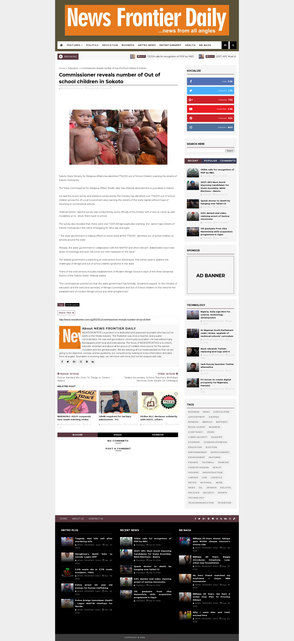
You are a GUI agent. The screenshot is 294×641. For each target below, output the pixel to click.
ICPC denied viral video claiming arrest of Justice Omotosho (215, 216)
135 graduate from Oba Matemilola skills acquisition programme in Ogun (217, 231)
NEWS (191, 487)
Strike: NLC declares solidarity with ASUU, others (158, 418)
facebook (158, 435)
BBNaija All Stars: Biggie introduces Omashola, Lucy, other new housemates (211, 560)
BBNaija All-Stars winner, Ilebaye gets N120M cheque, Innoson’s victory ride (211, 541)
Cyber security (197, 437)
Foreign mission (198, 467)
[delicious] (234, 519)
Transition (224, 503)
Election (211, 447)
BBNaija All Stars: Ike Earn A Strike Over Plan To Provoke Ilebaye (211, 597)
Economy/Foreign (215, 442)
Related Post (66, 386)
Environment (196, 457)
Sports (222, 492)
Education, (107, 88)
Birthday (222, 422)
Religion (193, 492)
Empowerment (197, 452)
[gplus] (204, 519)
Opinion (212, 487)
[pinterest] (208, 519)
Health (190, 45)
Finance (193, 462)
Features (73, 45)
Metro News (147, 45)
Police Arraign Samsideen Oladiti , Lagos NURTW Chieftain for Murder (93, 603)
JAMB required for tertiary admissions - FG (115, 418)
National (206, 482)
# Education (72, 305)
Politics (92, 45)
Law (204, 477)
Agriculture (221, 412)
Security (208, 492)
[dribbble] (217, 519)
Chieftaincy (195, 432)
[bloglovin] (213, 519)
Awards (214, 417)
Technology (196, 498)
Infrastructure (213, 472)
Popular (210, 160)
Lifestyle (216, 477)
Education (110, 45)
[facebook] (195, 519)
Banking (193, 422)
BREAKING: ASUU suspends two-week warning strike (74, 418)
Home (62, 68)
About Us (78, 518)
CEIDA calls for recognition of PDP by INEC (152, 56)
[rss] (221, 519)
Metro (192, 482)
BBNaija (208, 422)
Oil (201, 487)
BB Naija (205, 45)
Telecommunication (201, 503)
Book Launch (196, 427)
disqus (118, 435)
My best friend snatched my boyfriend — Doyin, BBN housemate (211, 578)
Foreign (223, 462)
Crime (210, 432)
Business (128, 45)
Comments (228, 160)
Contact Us (96, 518)
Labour (193, 477)
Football (208, 462)
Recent (193, 160)
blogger (78, 435)
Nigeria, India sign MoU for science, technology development (215, 314)
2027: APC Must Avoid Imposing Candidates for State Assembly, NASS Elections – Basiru (152, 554)
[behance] (226, 519)
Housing (193, 472)
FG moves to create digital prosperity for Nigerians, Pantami (216, 382)
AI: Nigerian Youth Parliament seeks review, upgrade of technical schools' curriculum (217, 333)
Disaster (216, 437)
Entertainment (171, 45)
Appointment (196, 417)
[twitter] (199, 519)
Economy (194, 442)
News (124, 56)
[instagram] (230, 519)
